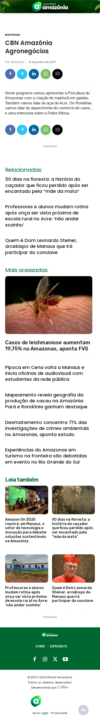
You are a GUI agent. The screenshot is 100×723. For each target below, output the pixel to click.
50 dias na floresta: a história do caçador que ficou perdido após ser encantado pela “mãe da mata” (46, 185)
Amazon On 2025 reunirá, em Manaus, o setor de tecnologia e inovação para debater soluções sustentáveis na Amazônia (26, 530)
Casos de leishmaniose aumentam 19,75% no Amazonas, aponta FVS (47, 345)
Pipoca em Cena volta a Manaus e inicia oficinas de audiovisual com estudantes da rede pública (44, 373)
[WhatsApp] (46, 74)
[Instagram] (45, 659)
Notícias (12, 34)
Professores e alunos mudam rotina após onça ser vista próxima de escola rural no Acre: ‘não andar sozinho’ (46, 215)
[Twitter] (22, 74)
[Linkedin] (34, 74)
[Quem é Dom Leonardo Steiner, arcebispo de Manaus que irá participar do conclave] (73, 568)
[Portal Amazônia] (50, 6)
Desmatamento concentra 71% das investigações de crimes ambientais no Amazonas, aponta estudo (47, 428)
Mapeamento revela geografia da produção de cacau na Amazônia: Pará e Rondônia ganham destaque (46, 401)
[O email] (57, 74)
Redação (17, 62)
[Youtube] (65, 659)
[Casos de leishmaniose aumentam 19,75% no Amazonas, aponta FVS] (48, 305)
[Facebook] (10, 74)
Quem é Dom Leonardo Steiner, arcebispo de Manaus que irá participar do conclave (41, 246)
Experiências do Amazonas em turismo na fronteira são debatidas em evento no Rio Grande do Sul (46, 456)
